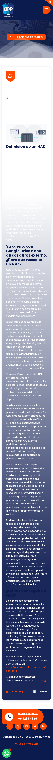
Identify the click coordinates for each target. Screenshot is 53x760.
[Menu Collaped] (47, 10)
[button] (6, 753)
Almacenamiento (17, 102)
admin (43, 691)
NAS (42, 102)
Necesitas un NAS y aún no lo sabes (26, 117)
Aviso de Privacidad (26, 744)
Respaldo (21, 106)
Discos (34, 102)
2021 (11, 76)
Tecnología (17, 691)
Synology (41, 680)
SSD (31, 106)
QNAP (10, 106)
